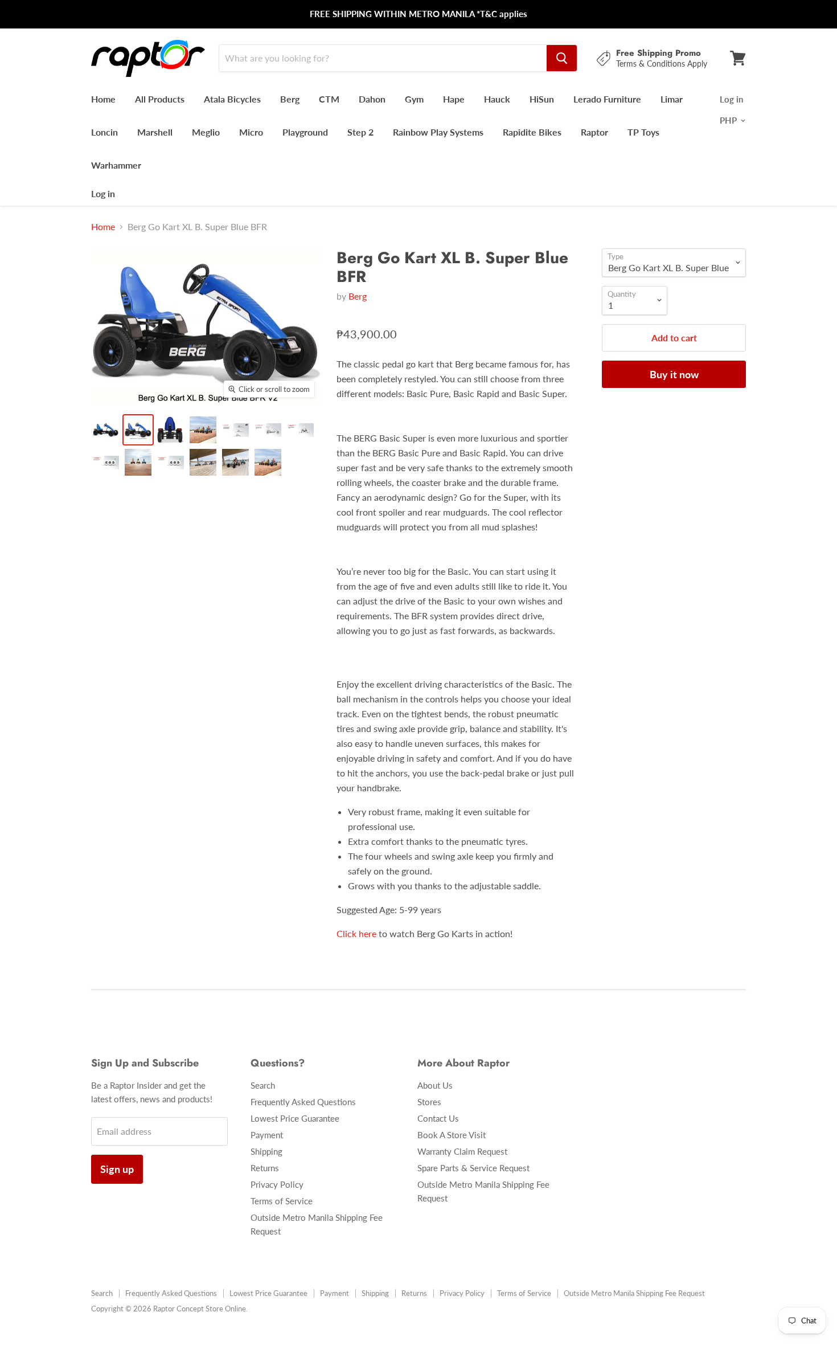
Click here (356, 933)
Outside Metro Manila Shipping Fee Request (634, 1293)
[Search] (562, 58)
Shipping (266, 1151)
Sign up (117, 1169)
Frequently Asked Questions (303, 1102)
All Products (159, 98)
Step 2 (360, 131)
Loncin (104, 131)
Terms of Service (282, 1201)
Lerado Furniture (607, 98)
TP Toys (643, 131)
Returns (265, 1168)
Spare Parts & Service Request (473, 1168)
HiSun (542, 98)
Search (263, 1085)
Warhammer (116, 165)
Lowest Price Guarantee (295, 1118)
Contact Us (438, 1118)
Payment (267, 1135)
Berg (289, 98)
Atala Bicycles (232, 98)
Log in (103, 193)
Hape (454, 98)
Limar (671, 98)
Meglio (206, 131)
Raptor (594, 131)
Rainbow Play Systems (438, 131)
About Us (435, 1085)
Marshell (155, 131)
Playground (305, 131)
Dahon (372, 98)
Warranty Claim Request (462, 1151)
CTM (329, 98)
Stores (429, 1102)
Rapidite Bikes (532, 131)
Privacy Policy (277, 1184)
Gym (414, 98)
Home (103, 98)
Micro (251, 131)
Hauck (497, 98)
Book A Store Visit (451, 1135)
